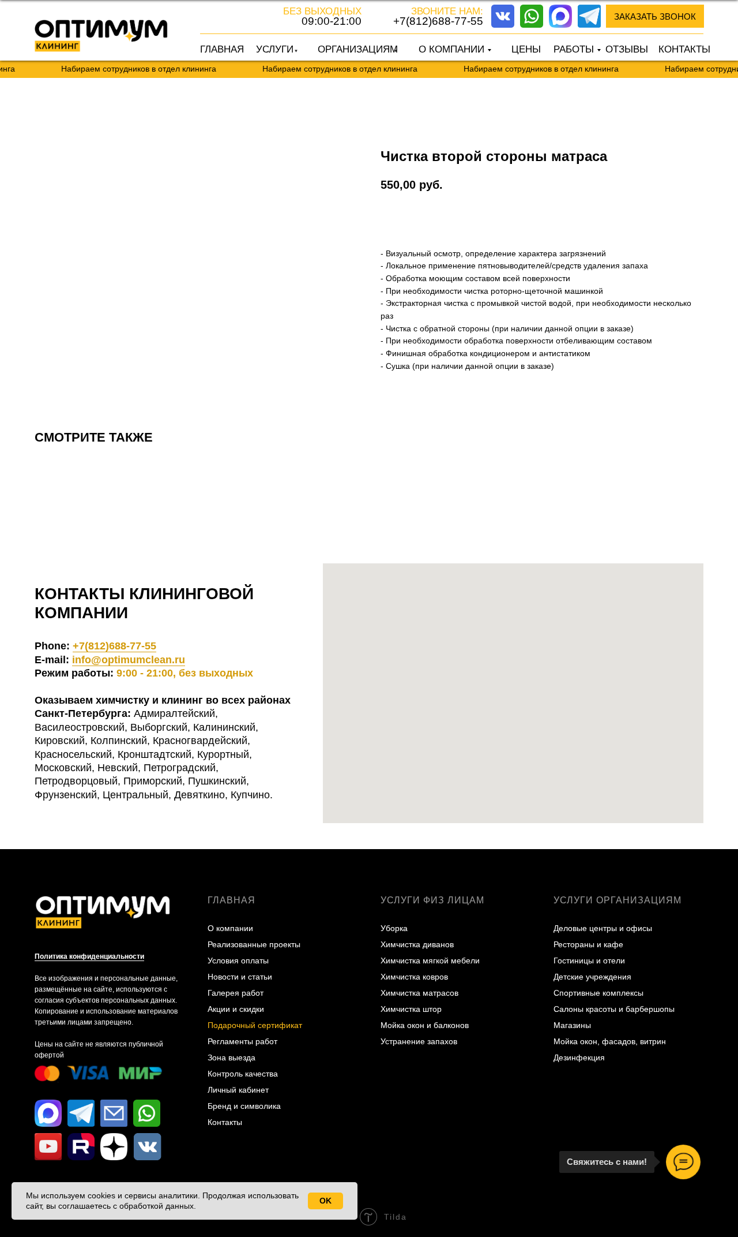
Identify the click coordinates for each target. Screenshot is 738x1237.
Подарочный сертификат (255, 1025)
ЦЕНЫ (526, 49)
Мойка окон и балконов (425, 1025)
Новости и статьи (240, 976)
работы (574, 49)
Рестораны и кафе (588, 944)
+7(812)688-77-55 (438, 21)
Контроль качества (243, 1073)
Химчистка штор (411, 1009)
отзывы (626, 49)
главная (231, 900)
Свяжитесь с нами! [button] (607, 1162)
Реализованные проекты (254, 944)
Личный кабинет (238, 1089)
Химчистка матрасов (419, 992)
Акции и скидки (236, 1009)
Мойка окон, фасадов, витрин (610, 1041)
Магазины (572, 1025)
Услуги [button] (274, 49)
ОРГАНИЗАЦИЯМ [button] (358, 49)
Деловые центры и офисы (603, 928)
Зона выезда (231, 1057)
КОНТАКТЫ (684, 49)
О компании (230, 928)
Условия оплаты (238, 960)
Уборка (394, 928)
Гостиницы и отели (589, 960)
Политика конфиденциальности (89, 956)
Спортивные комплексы (598, 992)
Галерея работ (235, 992)
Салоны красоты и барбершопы (614, 1009)
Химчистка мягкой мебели (430, 960)
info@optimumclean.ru (128, 660)
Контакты (225, 1122)
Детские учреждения (592, 976)
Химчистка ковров (414, 976)
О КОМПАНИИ (451, 49)
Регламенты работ (242, 1041)
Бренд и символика (244, 1106)
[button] (655, 16)
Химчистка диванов (417, 944)
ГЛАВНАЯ (222, 49)
